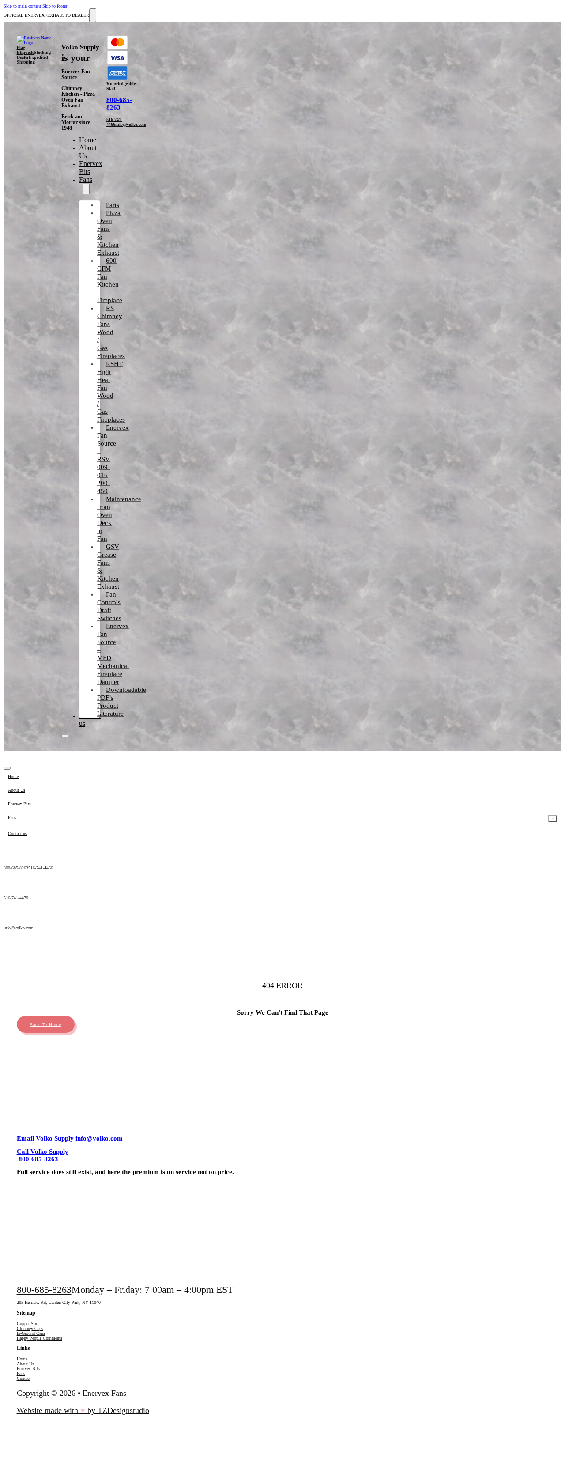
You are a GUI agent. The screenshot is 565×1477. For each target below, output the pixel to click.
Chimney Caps (30, 1328)
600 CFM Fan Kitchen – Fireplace (109, 280)
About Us (25, 1363)
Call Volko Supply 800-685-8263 (42, 1155)
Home (87, 140)
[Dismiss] (92, 15)
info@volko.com (130, 124)
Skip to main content (22, 6)
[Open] (64, 736)
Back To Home (45, 1024)
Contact (23, 1378)
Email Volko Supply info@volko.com (70, 1138)
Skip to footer (54, 6)
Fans (85, 179)
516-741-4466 (114, 122)
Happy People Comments (39, 1338)
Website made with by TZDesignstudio (83, 1410)
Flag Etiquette (25, 50)
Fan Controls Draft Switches (109, 606)
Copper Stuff (28, 1323)
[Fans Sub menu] (86, 189)
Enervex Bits (28, 1368)
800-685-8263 (119, 103)
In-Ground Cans (31, 1333)
